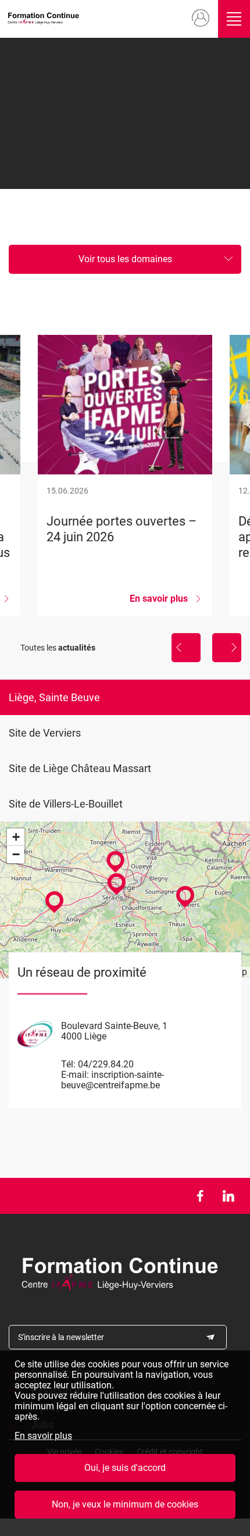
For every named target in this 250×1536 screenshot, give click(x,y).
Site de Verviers (45, 733)
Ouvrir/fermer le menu (234, 19)
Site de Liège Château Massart (80, 768)
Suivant (226, 647)
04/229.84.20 (106, 1064)
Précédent (186, 647)
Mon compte (201, 18)
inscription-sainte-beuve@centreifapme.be (112, 1080)
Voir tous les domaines (125, 259)
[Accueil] (45, 18)
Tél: (68, 1064)
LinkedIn (228, 1196)
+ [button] (16, 837)
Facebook (200, 1196)
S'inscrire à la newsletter (61, 1337)
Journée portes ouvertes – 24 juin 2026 (125, 475)
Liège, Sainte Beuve (54, 697)
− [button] (16, 854)
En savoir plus (43, 1436)
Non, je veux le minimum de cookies (125, 1504)
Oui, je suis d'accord (125, 1467)
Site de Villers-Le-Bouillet (66, 804)
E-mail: (75, 1074)
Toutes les (57, 647)
